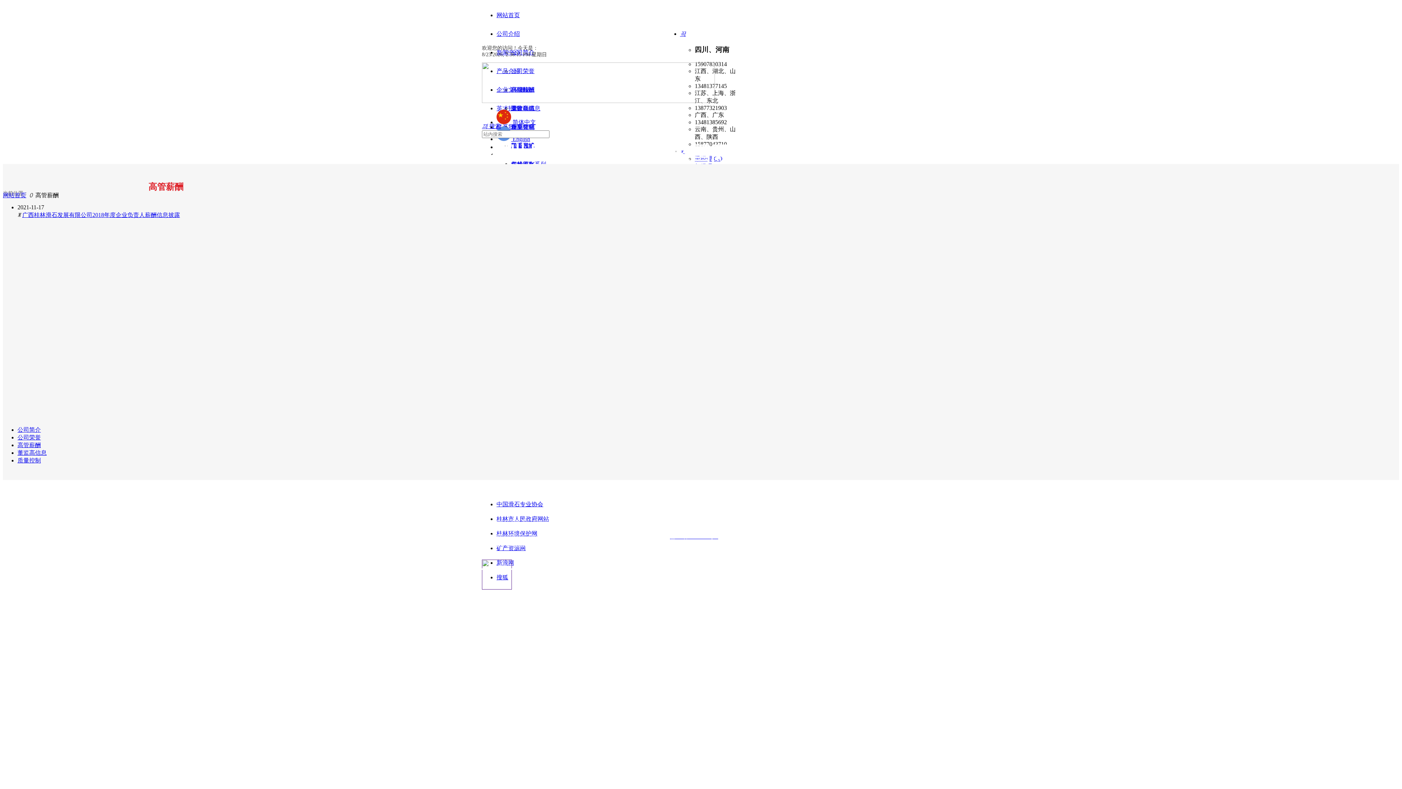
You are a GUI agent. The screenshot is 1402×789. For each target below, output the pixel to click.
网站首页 (14, 195)
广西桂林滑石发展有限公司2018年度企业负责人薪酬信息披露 (101, 215)
